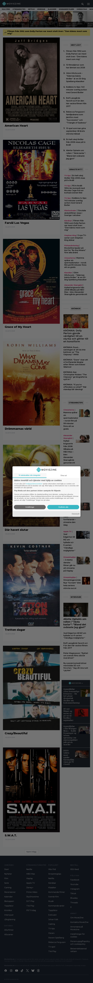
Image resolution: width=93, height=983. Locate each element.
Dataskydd (75, 514)
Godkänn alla (63, 507)
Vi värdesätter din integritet (29, 475)
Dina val (64, 475)
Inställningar (29, 507)
